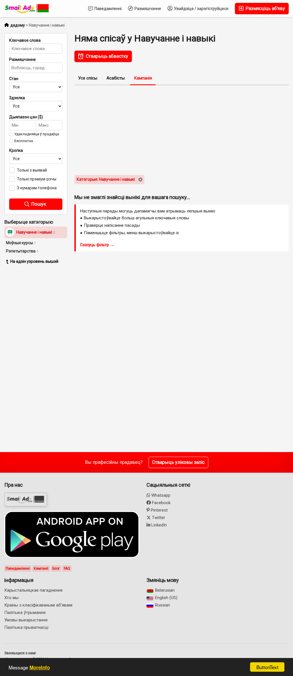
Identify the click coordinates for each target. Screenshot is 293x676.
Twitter (158, 517)
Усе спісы (87, 78)
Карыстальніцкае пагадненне (33, 590)
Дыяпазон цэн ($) (26, 117)
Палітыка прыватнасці (26, 627)
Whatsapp (160, 495)
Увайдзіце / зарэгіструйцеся (200, 8)
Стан (13, 78)
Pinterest (159, 510)
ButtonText (267, 667)
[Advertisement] (40, 356)
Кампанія (143, 78)
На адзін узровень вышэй (34, 261)
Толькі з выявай (32, 170)
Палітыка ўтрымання (24, 612)
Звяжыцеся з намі (20, 653)
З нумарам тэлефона (37, 188)
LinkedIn (158, 525)
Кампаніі (41, 568)
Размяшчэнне (147, 8)
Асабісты (115, 78)
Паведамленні (108, 8)
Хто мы (11, 597)
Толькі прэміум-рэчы (36, 179)
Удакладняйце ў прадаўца (36, 134)
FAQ (67, 568)
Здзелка (17, 98)
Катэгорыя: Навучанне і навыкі (106, 179)
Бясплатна (23, 141)
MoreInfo (39, 667)
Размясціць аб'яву (264, 8)
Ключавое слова (25, 40)
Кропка (16, 150)
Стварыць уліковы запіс (178, 462)
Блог (56, 568)
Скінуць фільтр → (97, 244)
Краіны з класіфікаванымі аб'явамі (38, 605)
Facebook (161, 502)
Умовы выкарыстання (25, 620)
